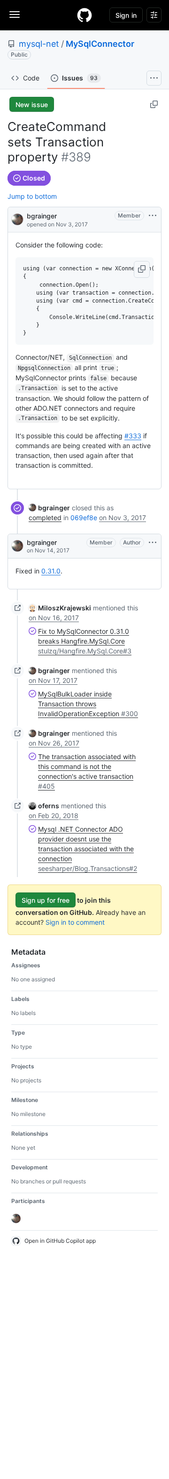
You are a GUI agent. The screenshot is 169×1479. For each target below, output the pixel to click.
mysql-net (39, 44)
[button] (142, 269)
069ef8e (83, 518)
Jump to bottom (32, 196)
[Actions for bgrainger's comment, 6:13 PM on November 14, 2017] (152, 542)
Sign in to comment (75, 922)
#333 (132, 436)
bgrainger (42, 216)
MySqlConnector (100, 44)
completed (45, 518)
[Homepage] (84, 14)
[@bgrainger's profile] (17, 219)
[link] (49, 508)
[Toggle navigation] (15, 14)
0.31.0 (51, 571)
